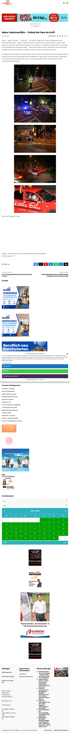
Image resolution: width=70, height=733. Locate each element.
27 (25, 538)
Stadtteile (36, 26)
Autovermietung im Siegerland (11, 405)
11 (6, 529)
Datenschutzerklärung (32, 379)
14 (35, 529)
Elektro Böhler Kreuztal (9, 394)
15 (44, 529)
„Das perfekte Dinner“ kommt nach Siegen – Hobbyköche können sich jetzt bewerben (44, 683)
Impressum (41, 379)
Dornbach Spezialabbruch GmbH (12, 421)
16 (54, 529)
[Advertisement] (35, 232)
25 (6, 538)
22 (44, 533)
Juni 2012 (35, 510)
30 (54, 538)
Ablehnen (6, 371)
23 (54, 533)
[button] (67, 354)
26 (16, 538)
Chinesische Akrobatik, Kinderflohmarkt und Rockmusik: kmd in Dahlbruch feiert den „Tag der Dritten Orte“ (45, 722)
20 (25, 533)
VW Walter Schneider (8, 388)
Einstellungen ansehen (10, 376)
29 (44, 538)
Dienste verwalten (7, 363)
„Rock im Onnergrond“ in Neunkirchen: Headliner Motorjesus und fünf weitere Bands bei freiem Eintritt (44, 694)
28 (35, 538)
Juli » (65, 542)
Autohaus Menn (6, 412)
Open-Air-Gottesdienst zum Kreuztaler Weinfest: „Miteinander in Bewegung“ (44, 704)
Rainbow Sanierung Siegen (10, 418)
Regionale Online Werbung (10, 410)
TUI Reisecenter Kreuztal (9, 407)
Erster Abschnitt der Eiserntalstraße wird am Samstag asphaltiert (44, 713)
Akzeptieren (7, 366)
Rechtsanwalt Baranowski (9, 396)
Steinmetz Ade (6, 402)
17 (63, 529)
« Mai (5, 542)
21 (35, 533)
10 (63, 524)
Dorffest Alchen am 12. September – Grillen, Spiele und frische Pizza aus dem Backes (44, 674)
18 (6, 533)
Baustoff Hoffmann (8, 399)
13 (25, 529)
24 (63, 533)
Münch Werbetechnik (8, 391)
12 (16, 529)
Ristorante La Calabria (8, 415)
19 (16, 533)
